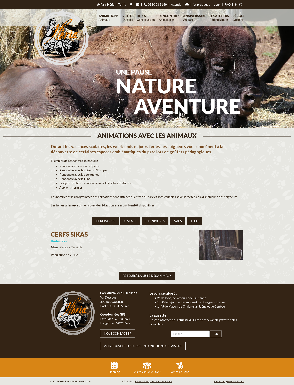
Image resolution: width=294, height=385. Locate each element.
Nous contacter (117, 333)
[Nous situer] (131, 4)
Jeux (217, 4)
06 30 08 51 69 (157, 4)
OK (216, 334)
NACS (178, 221)
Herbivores (105, 221)
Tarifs (122, 4)
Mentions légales (235, 381)
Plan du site (219, 381)
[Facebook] (236, 4)
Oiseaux (130, 221)
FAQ (227, 4)
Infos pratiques (199, 4)
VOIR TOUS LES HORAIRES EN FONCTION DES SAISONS (143, 346)
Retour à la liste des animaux (147, 275)
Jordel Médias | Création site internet (153, 381)
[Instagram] (240, 4)
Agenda (176, 4)
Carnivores (155, 221)
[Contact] (138, 4)
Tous (194, 221)
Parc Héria (107, 4)
